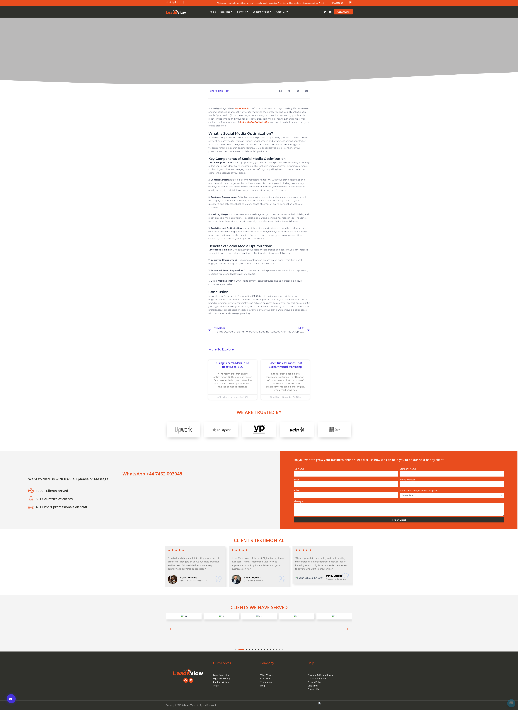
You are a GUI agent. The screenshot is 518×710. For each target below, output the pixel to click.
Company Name (408, 468)
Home (212, 11)
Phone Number (407, 479)
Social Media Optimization (254, 122)
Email (296, 479)
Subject (297, 490)
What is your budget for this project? (418, 490)
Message (298, 501)
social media (242, 108)
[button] (280, 91)
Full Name (299, 468)
